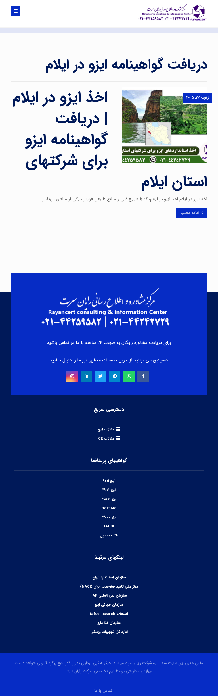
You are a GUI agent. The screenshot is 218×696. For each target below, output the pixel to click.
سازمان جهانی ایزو (109, 605)
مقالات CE (106, 439)
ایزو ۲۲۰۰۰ (109, 517)
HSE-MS (109, 508)
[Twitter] (100, 376)
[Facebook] (143, 376)
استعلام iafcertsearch (109, 614)
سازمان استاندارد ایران (109, 577)
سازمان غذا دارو (109, 623)
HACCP (109, 526)
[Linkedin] (86, 376)
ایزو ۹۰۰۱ (109, 481)
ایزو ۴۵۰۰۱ (109, 499)
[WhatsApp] (129, 376)
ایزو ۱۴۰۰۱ (109, 490)
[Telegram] (114, 376)
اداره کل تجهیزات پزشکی (109, 632)
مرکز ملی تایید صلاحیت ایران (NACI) (109, 587)
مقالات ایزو (106, 429)
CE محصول (109, 535)
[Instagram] (72, 376)
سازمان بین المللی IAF (109, 596)
